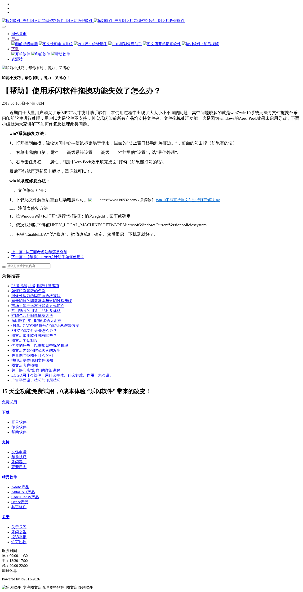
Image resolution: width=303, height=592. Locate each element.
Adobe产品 (20, 487)
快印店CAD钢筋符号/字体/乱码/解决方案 (45, 326)
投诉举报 (19, 537)
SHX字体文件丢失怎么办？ (34, 331)
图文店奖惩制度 (24, 340)
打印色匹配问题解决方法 (32, 316)
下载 (15, 49)
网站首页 (19, 34)
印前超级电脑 (26, 44)
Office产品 (19, 502)
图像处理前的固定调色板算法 (36, 296)
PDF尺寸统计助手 (92, 44)
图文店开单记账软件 (164, 44)
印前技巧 (19, 457)
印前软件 (42, 54)
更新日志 (19, 467)
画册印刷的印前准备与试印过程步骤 (41, 301)
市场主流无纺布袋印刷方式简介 (37, 306)
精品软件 (9, 477)
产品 (15, 39)
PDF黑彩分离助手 (127, 44)
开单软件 (22, 54)
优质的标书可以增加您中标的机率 (39, 345)
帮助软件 (62, 54)
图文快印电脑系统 (58, 44)
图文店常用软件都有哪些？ (34, 336)
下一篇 (47, 257)
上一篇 (39, 252)
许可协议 (19, 542)
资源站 (17, 59)
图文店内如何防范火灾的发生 (36, 350)
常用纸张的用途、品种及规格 (36, 311)
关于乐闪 (19, 527)
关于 (5, 517)
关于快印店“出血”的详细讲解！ (37, 370)
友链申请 (19, 452)
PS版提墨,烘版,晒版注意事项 (35, 286)
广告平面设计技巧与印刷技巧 (36, 380)
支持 (5, 442)
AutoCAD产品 (23, 492)
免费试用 (9, 402)
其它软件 (19, 507)
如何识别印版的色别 (28, 291)
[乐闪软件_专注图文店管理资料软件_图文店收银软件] (151, 20)
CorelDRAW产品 (25, 497)
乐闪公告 (19, 532)
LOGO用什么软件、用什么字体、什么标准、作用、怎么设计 (62, 375)
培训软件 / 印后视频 (202, 44)
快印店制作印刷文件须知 (32, 360)
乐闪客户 (19, 462)
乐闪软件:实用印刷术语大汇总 (36, 321)
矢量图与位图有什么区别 (32, 355)
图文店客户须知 (24, 365)
